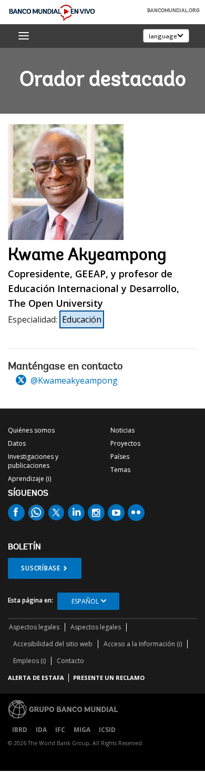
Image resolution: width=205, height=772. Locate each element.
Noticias (122, 430)
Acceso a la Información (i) (143, 643)
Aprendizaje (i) (29, 478)
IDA (41, 729)
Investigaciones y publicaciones (33, 461)
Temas (120, 469)
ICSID (107, 729)
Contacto (70, 660)
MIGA (82, 729)
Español (85, 601)
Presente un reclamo (109, 677)
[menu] (24, 35)
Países (119, 456)
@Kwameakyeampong (73, 380)
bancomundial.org (173, 11)
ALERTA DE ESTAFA (36, 677)
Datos (17, 443)
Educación (81, 319)
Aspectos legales (34, 627)
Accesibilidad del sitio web (53, 643)
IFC (60, 729)
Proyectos (125, 443)
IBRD (19, 729)
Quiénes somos (31, 430)
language (163, 36)
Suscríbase (40, 568)
